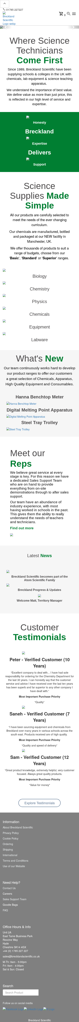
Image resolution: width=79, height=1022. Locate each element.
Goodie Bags (10, 904)
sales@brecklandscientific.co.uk (43, 9)
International (10, 855)
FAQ (5, 910)
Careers (7, 893)
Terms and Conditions (15, 860)
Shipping (8, 849)
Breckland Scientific (39, 1020)
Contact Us (9, 888)
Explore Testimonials (39, 802)
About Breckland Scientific (18, 827)
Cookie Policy (10, 838)
